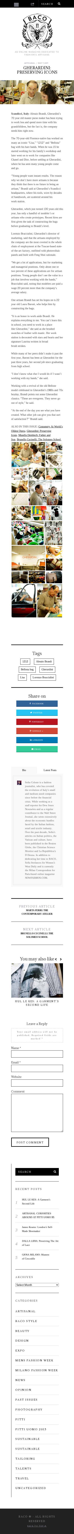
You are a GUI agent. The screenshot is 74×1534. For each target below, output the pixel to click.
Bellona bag (27, 669)
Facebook (37, 703)
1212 (25, 661)
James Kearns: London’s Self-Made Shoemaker (37, 1229)
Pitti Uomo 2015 (30, 1429)
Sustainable (27, 1439)
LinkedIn (37, 740)
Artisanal (29, 63)
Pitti (20, 1419)
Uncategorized (30, 1488)
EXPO (20, 1350)
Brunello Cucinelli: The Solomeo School (39, 439)
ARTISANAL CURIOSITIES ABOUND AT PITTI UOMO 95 (38, 1215)
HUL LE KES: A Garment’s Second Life (36, 1201)
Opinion (23, 1390)
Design (22, 1340)
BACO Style (26, 1321)
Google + (37, 731)
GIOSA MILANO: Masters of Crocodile (35, 1256)
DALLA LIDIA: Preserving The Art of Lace (40, 1243)
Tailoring (25, 1458)
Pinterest (37, 722)
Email (37, 749)
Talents (23, 1468)
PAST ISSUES (26, 1399)
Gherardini (47, 669)
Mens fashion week (34, 1360)
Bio (24, 770)
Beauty (22, 1331)
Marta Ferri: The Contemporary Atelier (37, 910)
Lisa (22, 677)
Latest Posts (50, 770)
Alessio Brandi (44, 661)
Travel (22, 1478)
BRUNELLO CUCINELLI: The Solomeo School (37, 933)
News (20, 1380)
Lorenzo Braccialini (43, 677)
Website (16, 1077)
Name (16, 1048)
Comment (17, 1091)
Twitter (37, 713)
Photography (29, 1409)
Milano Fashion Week (36, 1370)
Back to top (36, 1526)
